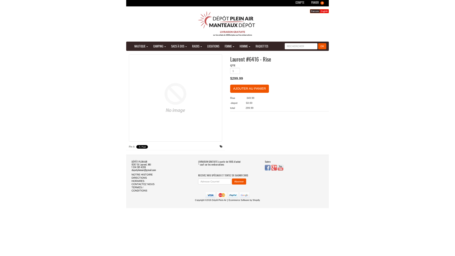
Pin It (132, 146)
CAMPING (158, 46)
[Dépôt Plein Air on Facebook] (268, 167)
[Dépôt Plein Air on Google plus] (274, 167)
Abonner (239, 181)
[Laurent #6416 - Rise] (175, 98)
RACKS (196, 46)
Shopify (256, 200)
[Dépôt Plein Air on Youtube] (280, 167)
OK (322, 46)
